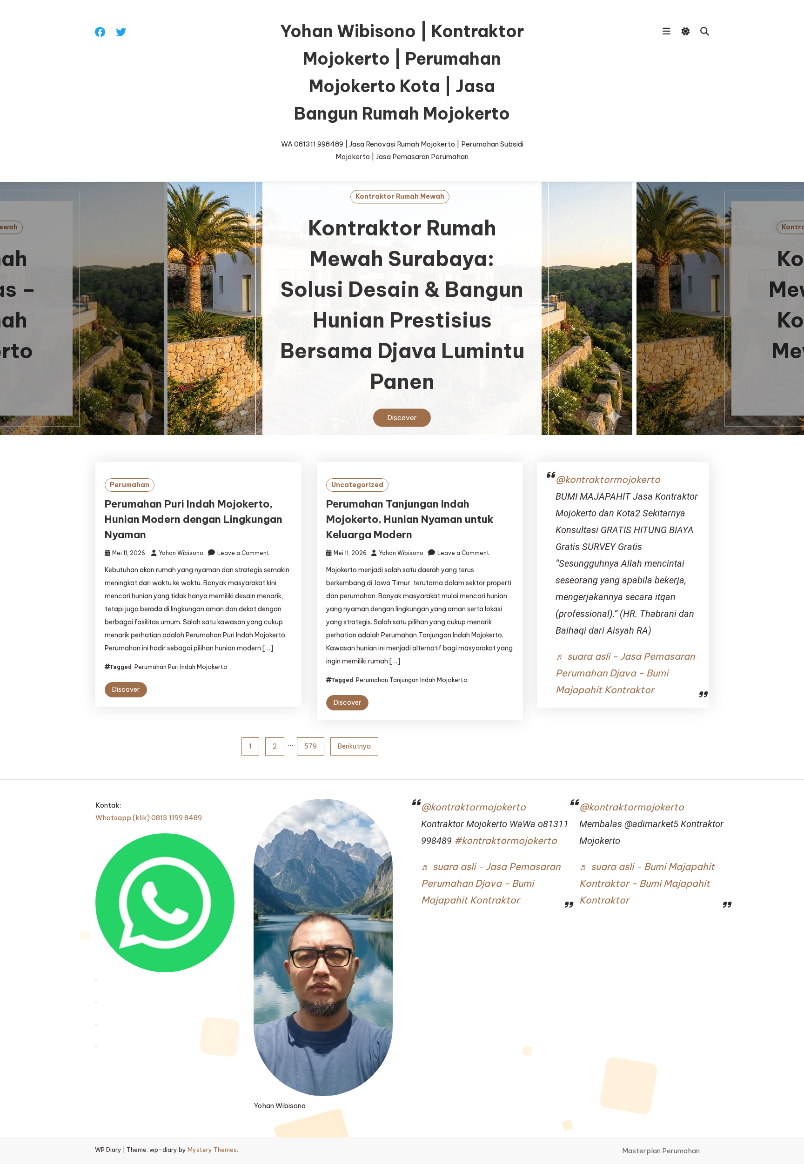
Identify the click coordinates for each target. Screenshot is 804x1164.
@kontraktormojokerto (608, 479)
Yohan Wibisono (181, 552)
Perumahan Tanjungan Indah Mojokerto (412, 679)
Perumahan (129, 485)
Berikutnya (354, 746)
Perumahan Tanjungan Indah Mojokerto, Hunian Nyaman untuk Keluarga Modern (410, 519)
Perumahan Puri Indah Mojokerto (181, 666)
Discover (402, 418)
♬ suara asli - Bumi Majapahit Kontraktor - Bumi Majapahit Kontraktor (647, 883)
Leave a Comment (243, 552)
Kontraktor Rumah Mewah (399, 196)
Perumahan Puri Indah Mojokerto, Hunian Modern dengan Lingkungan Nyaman (193, 519)
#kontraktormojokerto (505, 840)
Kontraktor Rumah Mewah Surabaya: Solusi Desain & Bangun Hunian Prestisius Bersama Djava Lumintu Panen (402, 305)
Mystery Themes (212, 1149)
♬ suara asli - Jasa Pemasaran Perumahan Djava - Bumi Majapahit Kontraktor (625, 673)
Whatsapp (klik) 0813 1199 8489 (148, 817)
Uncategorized (357, 485)
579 (310, 746)
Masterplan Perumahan (661, 1151)
